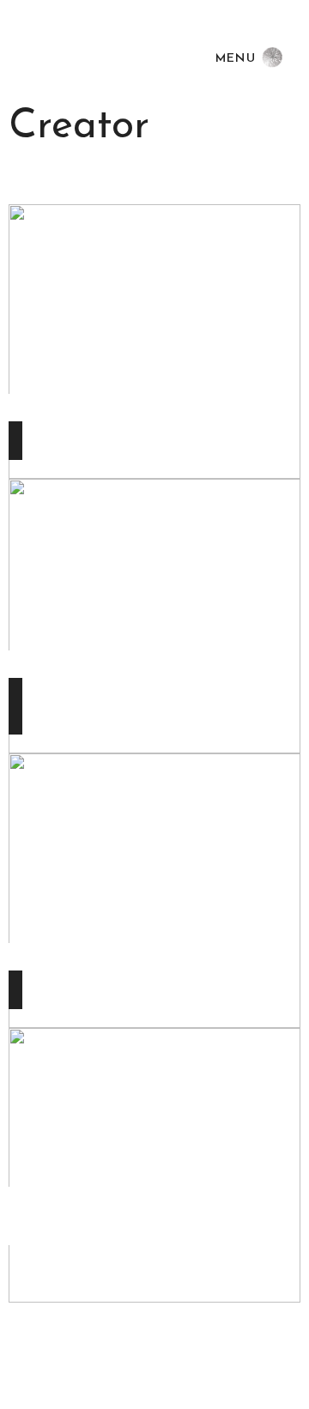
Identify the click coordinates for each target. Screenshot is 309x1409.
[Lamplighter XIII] (154, 1164)
